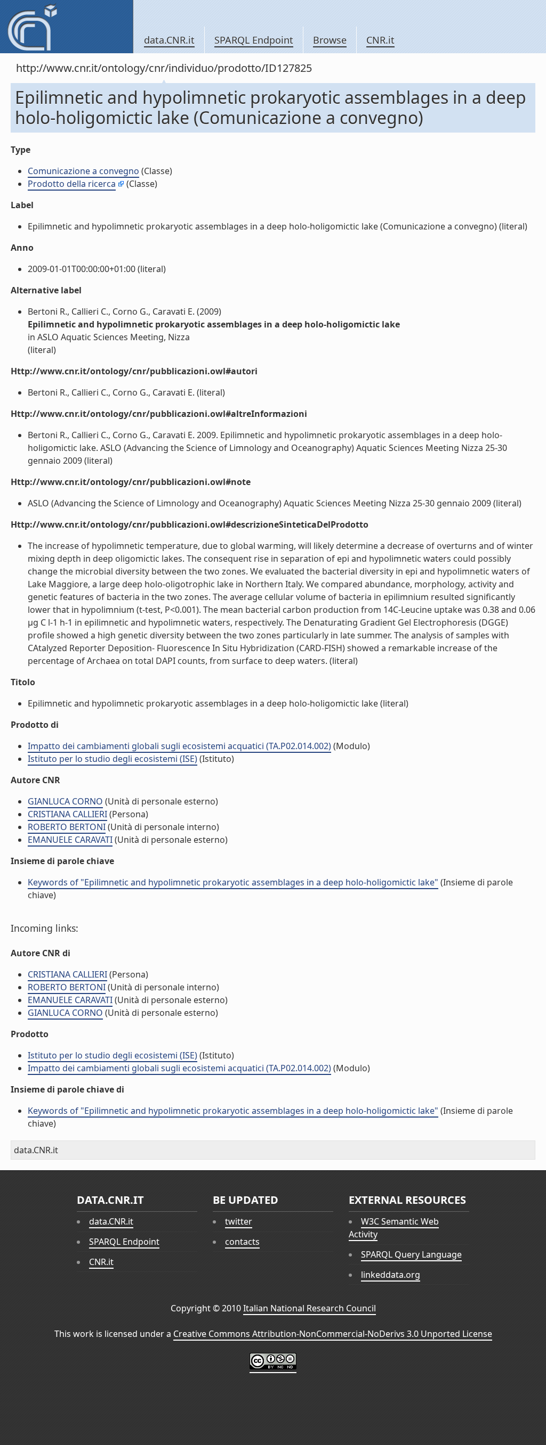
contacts (242, 1241)
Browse (330, 40)
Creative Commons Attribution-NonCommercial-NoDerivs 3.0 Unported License (332, 1334)
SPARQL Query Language (411, 1254)
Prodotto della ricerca (72, 184)
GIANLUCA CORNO (65, 801)
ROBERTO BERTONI (67, 827)
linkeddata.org (390, 1274)
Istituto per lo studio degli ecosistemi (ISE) (112, 759)
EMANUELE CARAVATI (70, 839)
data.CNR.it (169, 40)
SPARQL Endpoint (253, 40)
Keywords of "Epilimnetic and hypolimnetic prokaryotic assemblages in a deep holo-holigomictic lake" (233, 882)
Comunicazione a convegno (83, 171)
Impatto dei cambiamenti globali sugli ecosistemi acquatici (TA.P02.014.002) (179, 746)
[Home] (66, 26)
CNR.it (380, 40)
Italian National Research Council (309, 1308)
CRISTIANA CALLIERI (67, 814)
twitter (238, 1221)
